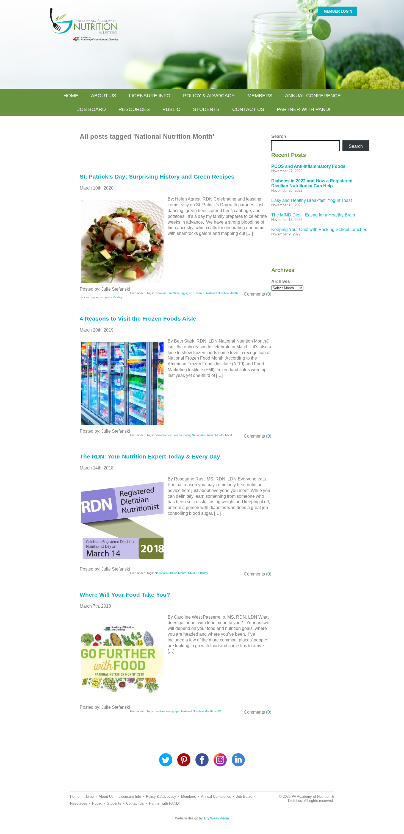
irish (191, 293)
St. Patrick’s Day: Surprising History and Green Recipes (157, 176)
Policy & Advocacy (209, 95)
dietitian (174, 293)
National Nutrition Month (222, 293)
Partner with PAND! (303, 109)
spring (95, 297)
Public (171, 109)
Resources (134, 109)
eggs (184, 293)
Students (206, 109)
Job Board (91, 109)
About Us (103, 95)
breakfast (161, 293)
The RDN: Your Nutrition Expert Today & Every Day (150, 456)
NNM (228, 435)
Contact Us (248, 109)
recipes (85, 297)
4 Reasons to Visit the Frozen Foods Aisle (138, 318)
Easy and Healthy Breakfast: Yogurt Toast (311, 200)
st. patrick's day (111, 297)
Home (70, 95)
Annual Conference (313, 95)
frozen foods (181, 435)
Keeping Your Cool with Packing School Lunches (319, 229)
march (200, 293)
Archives (280, 281)
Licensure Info (149, 95)
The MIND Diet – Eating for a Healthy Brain (313, 215)
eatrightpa (172, 711)
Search (278, 136)
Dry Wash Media (216, 818)
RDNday (202, 573)
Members (259, 95)
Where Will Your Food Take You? (125, 594)
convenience (163, 435)
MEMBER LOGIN (338, 11)
